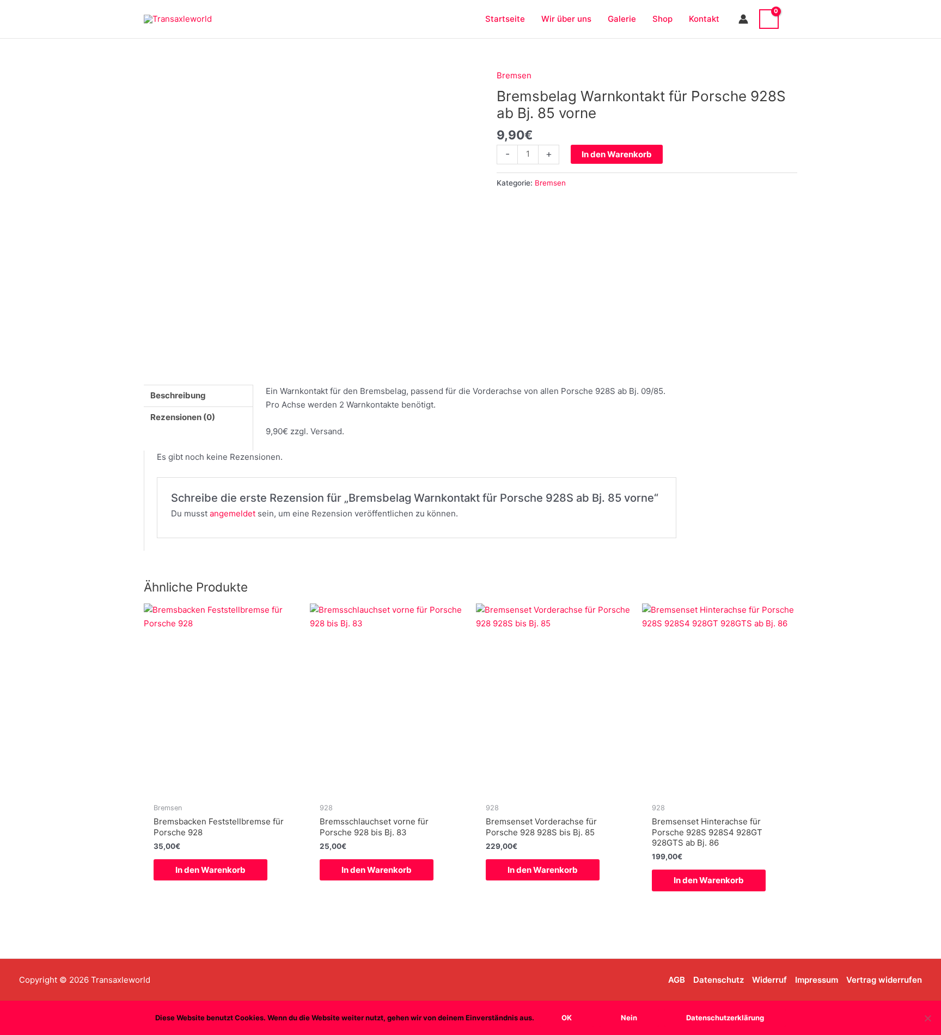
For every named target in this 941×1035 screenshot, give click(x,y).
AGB (676, 980)
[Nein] (927, 1018)
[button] (793, 18)
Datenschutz (718, 980)
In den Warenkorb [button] (210, 870)
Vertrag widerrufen (884, 980)
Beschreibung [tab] (178, 395)
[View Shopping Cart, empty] (769, 19)
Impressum (816, 980)
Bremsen (514, 75)
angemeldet (232, 513)
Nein (629, 1017)
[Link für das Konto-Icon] (743, 19)
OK (566, 1017)
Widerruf (769, 980)
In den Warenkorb (617, 154)
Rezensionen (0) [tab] (182, 417)
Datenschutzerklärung (725, 1017)
